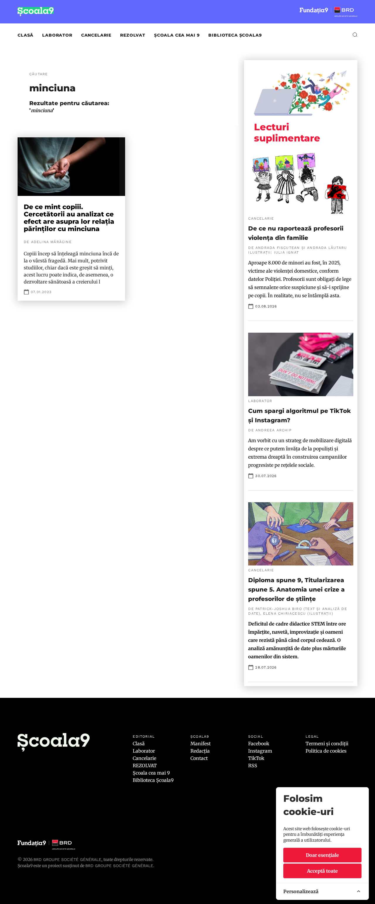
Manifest (200, 743)
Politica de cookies (326, 751)
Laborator (57, 35)
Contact (199, 758)
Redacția (200, 751)
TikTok (256, 758)
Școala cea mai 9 (177, 35)
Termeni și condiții (327, 743)
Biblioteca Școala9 (235, 35)
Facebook (258, 743)
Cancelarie (96, 35)
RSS (252, 765)
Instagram (260, 751)
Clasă (25, 35)
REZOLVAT (132, 35)
